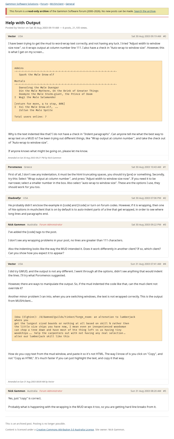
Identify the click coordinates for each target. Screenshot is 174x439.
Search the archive (144, 11)
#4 (164, 263)
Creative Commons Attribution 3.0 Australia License (65, 429)
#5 (164, 391)
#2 (164, 198)
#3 (164, 224)
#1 (164, 167)
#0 (164, 36)
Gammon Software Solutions (21, 3)
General (70, 3)
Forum (44, 3)
